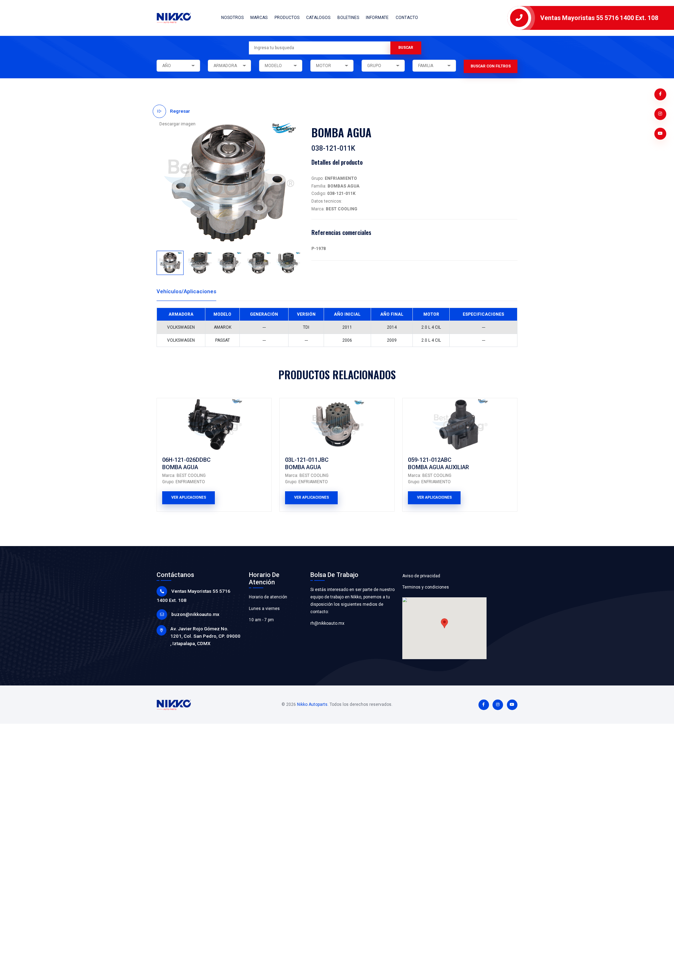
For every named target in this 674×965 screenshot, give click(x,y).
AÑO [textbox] (166, 65)
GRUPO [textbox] (374, 65)
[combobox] (178, 66)
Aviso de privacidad (421, 575)
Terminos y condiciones (425, 587)
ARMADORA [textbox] (225, 65)
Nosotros (232, 17)
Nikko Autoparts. (313, 704)
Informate (377, 17)
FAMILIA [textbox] (425, 65)
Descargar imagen (177, 124)
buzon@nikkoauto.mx (195, 614)
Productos (287, 17)
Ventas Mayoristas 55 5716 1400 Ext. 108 (599, 17)
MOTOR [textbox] (323, 65)
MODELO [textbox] (273, 65)
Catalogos (318, 17)
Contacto (407, 17)
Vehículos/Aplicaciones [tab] (186, 291)
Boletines (348, 17)
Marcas (258, 17)
